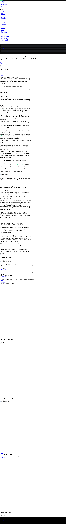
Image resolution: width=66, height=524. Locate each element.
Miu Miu (2, 75)
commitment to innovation (6, 109)
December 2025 (3, 16)
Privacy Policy (3, 519)
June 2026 (2, 12)
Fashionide (1, 0)
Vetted (2, 5)
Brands (3, 46)
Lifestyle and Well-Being (4, 39)
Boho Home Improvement (4, 29)
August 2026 (3, 10)
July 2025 (2, 19)
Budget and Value (3, 31)
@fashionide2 (3, 282)
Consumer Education (4, 33)
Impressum (2, 520)
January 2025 (3, 23)
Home (2, 518)
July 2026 (2, 11)
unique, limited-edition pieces (20, 164)
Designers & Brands (3, 34)
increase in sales (2, 126)
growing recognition (3, 135)
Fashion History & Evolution (5, 3)
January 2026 (3, 15)
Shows (3, 2)
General (2, 37)
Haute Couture (3, 1)
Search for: (1, 53)
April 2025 (2, 21)
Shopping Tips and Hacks (4, 40)
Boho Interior (3, 30)
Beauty (2, 27)
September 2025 (3, 18)
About (2, 6)
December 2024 (3, 24)
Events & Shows (3, 35)
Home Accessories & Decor (4, 38)
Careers (4, 48)
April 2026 (2, 13)
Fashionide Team (3, 273)
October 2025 (3, 17)
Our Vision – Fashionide (5, 7)
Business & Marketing (4, 4)
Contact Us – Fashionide (5, 50)
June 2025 (2, 20)
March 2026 (3, 14)
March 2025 (3, 22)
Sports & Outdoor (3, 41)
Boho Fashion (3, 28)
